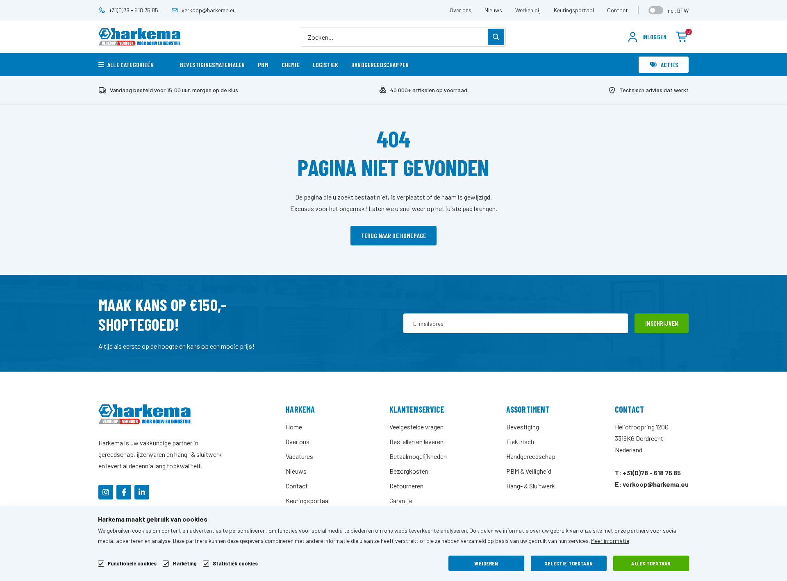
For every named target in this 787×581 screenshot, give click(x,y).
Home (294, 427)
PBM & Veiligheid (528, 471)
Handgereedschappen (380, 64)
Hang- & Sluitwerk (530, 486)
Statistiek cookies (235, 563)
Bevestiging (522, 427)
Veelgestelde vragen (416, 427)
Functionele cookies (132, 563)
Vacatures (299, 456)
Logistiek (325, 64)
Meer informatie (610, 540)
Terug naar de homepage (393, 235)
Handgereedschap (530, 456)
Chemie (291, 64)
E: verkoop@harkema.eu (652, 484)
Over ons (460, 10)
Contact (617, 10)
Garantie (400, 500)
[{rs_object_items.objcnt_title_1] (105, 492)
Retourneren (406, 486)
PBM (263, 64)
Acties (669, 64)
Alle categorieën (130, 64)
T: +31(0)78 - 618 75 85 (648, 473)
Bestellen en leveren (416, 441)
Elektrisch (520, 441)
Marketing (185, 563)
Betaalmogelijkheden (418, 456)
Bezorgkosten (408, 471)
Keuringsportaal (574, 10)
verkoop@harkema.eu (209, 10)
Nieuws (493, 10)
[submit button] (496, 37)
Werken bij (528, 10)
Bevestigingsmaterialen (212, 64)
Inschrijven (661, 323)
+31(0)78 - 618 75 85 (133, 10)
